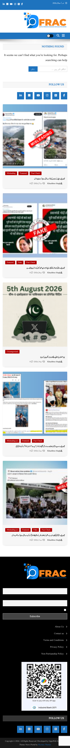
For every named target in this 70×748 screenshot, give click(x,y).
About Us (59, 626)
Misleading (11, 173)
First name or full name (56, 586)
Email (64, 597)
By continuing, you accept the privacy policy (43, 609)
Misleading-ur (12, 440)
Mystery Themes (44, 744)
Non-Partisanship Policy (52, 653)
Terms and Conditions (53, 640)
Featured (23, 173)
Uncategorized (12, 351)
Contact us (59, 633)
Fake (20, 262)
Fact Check (35, 173)
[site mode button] (50, 35)
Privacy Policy (57, 647)
